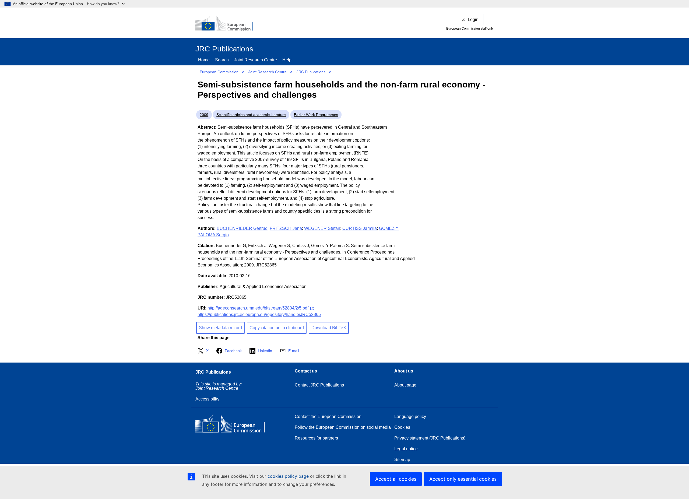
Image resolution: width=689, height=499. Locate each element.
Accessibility (207, 399)
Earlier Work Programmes (316, 115)
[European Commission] (228, 24)
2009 (204, 115)
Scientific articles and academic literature (251, 115)
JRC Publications (311, 72)
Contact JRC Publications (319, 385)
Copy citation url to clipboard (276, 327)
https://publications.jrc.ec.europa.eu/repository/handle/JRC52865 (259, 314)
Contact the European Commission (328, 416)
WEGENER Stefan (322, 228)
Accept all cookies (395, 479)
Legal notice (406, 449)
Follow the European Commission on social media (343, 427)
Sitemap (402, 459)
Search (222, 60)
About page (405, 385)
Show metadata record (220, 327)
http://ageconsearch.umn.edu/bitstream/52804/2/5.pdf (258, 308)
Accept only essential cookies (463, 479)
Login (473, 19)
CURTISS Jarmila (359, 228)
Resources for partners (316, 438)
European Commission (219, 72)
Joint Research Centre (255, 60)
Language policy (410, 416)
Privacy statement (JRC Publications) (429, 438)
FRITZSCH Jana (286, 228)
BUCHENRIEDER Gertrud (242, 228)
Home (204, 60)
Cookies (402, 427)
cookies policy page (288, 476)
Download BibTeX (328, 327)
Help (286, 60)
